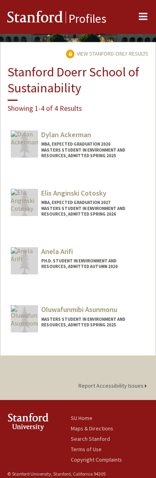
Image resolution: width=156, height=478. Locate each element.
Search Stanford (90, 438)
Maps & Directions (92, 428)
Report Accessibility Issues (111, 385)
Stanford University (39, 422)
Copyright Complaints (96, 459)
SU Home (81, 418)
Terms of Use (86, 449)
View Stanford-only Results (112, 53)
